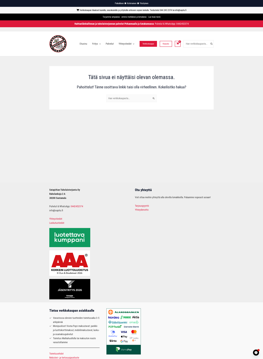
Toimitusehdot (56, 353)
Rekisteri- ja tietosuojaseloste (64, 357)
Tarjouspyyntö (142, 205)
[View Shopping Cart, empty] (178, 44)
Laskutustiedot (56, 222)
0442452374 (182, 23)
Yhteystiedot (55, 218)
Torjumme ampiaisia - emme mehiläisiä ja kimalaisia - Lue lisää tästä (131, 17)
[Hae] (211, 43)
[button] (99, 43)
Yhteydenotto (141, 209)
